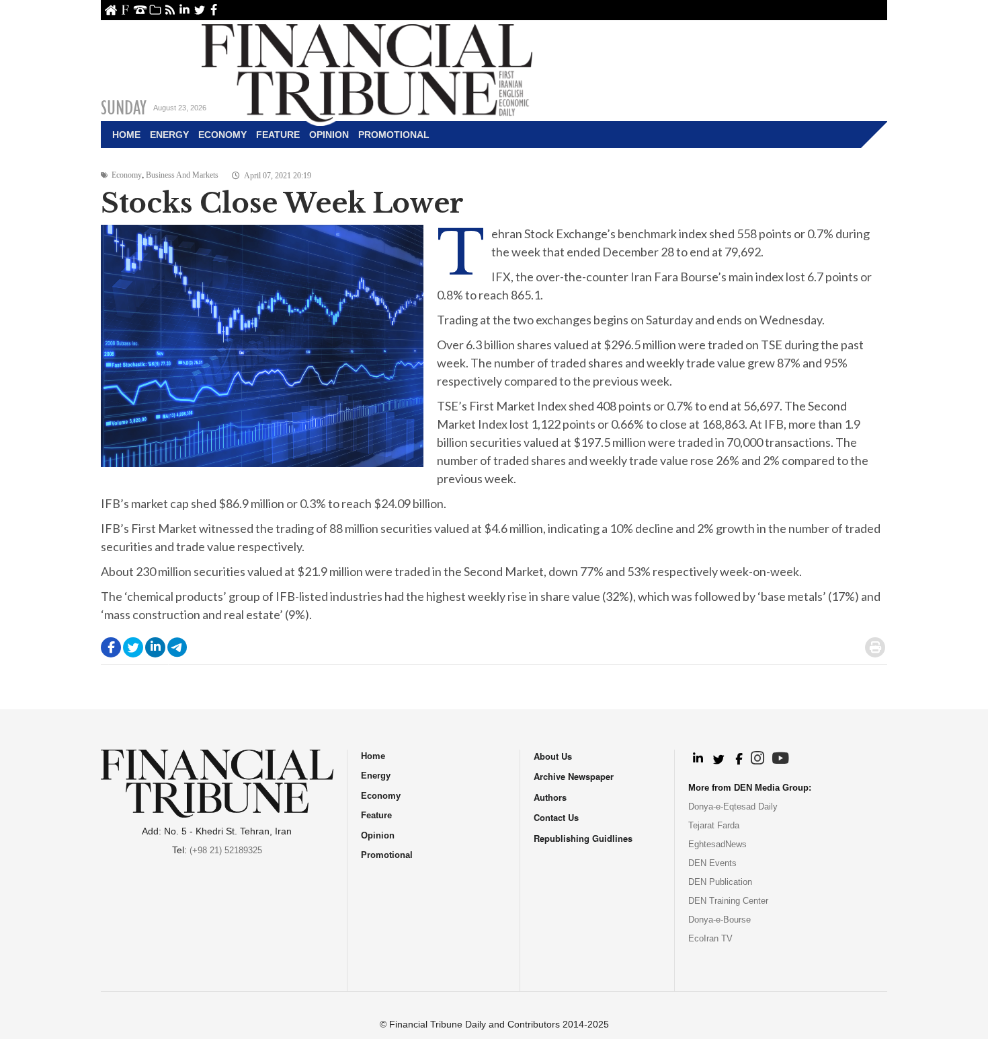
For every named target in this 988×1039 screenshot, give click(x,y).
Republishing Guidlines (583, 838)
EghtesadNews (717, 844)
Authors (550, 797)
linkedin (184, 9)
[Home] (367, 71)
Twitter (199, 9)
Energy (169, 134)
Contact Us (140, 9)
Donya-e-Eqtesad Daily (733, 806)
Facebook (214, 9)
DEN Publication (720, 882)
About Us (125, 9)
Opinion (329, 134)
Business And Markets (182, 175)
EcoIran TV (710, 938)
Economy (222, 134)
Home (110, 9)
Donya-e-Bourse (719, 920)
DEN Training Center (728, 901)
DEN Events (712, 863)
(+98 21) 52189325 (226, 850)
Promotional (393, 134)
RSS (169, 9)
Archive (155, 9)
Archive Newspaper (574, 776)
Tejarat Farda (713, 825)
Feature (278, 134)
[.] (697, 759)
